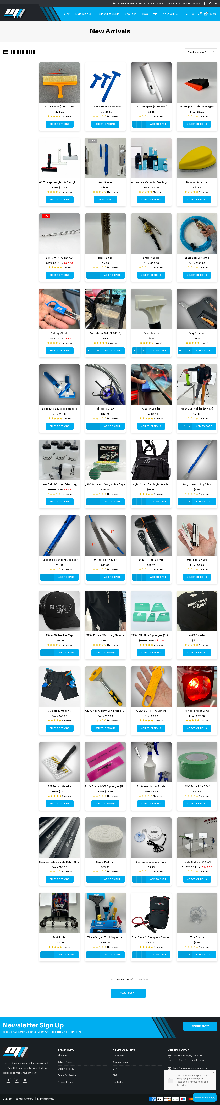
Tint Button (197, 937)
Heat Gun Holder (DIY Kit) (197, 408)
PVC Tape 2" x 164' (197, 786)
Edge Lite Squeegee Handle (59, 408)
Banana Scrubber (197, 182)
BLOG (145, 14)
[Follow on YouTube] (216, 3)
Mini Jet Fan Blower (151, 560)
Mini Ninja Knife (197, 560)
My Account (119, 1055)
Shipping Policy (66, 1068)
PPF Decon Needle (59, 786)
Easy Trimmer (197, 333)
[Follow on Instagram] (210, 3)
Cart (115, 1068)
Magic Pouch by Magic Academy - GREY (156, 484)
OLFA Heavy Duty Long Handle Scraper (109, 710)
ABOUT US (130, 14)
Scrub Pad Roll (105, 862)
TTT (155, 14)
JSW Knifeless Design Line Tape (105, 484)
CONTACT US (170, 14)
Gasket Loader (151, 408)
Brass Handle (151, 257)
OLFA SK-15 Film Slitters (151, 710)
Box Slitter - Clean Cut (59, 257)
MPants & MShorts (59, 710)
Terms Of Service (67, 1075)
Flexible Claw (105, 408)
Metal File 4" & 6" (105, 560)
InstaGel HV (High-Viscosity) (59, 484)
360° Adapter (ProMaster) (151, 106)
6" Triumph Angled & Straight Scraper (63, 182)
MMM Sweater (197, 635)
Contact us (118, 1082)
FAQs (115, 1075)
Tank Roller (60, 937)
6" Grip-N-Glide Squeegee (197, 106)
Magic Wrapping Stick (197, 484)
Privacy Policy (65, 1082)
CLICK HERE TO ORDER (186, 3)
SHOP (67, 14)
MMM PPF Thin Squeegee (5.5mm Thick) (156, 635)
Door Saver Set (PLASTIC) (105, 333)
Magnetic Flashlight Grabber (60, 560)
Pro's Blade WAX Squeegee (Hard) (106, 786)
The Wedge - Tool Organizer (105, 937)
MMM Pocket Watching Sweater (105, 635)
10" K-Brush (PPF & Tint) (60, 106)
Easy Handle (151, 333)
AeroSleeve (105, 182)
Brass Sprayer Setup (197, 257)
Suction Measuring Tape (151, 862)
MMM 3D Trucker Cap (59, 635)
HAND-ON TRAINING (108, 14)
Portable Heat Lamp (197, 710)
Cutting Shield (59, 333)
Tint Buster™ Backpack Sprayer (151, 937)
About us (62, 1055)
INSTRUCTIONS (83, 14)
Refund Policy (65, 1062)
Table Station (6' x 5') (197, 862)
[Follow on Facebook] (204, 3)
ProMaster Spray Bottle (151, 786)
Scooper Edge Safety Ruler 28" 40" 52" (64, 862)
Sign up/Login (120, 1062)
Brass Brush (105, 257)
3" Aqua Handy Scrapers (105, 106)
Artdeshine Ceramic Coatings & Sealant (155, 182)
